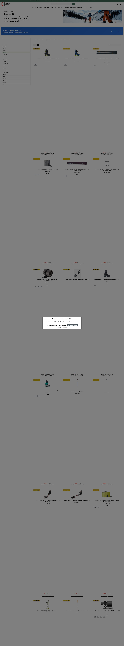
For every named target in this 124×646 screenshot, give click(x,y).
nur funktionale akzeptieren (52, 325)
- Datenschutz (64, 327)
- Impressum (59, 327)
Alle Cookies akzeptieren (72, 325)
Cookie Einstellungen (62, 325)
